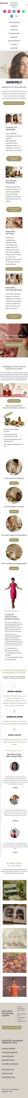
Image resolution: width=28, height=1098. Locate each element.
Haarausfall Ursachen (8, 1060)
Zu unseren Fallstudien (14, 401)
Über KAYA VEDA (7, 1073)
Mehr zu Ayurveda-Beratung (14, 316)
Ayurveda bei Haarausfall (9, 1052)
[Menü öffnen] (27, 5)
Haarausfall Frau (14, 26)
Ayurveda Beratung (8, 1056)
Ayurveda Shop (14, 48)
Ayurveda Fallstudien (8, 1048)
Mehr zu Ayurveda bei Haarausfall (14, 209)
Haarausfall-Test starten (14, 345)
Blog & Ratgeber (14, 890)
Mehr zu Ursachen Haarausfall (14, 158)
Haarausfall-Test (14, 29)
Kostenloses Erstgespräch (14, 40)
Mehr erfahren (14, 483)
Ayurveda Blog (14, 44)
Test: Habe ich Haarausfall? (10, 1064)
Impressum (16, 1089)
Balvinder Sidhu (14, 37)
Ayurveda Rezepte (14, 987)
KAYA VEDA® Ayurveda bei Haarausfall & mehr (14, 5)
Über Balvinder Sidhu (8, 1077)
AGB (10, 1091)
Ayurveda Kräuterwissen (14, 963)
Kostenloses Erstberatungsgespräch (12, 1027)
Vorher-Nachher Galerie (14, 33)
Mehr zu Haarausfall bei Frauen (14, 269)
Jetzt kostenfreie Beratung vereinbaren (14, 103)
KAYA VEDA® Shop (8, 1069)
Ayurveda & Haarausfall (14, 22)
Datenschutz (5, 1091)
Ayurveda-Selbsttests (14, 938)
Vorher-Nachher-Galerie (15, 914)
